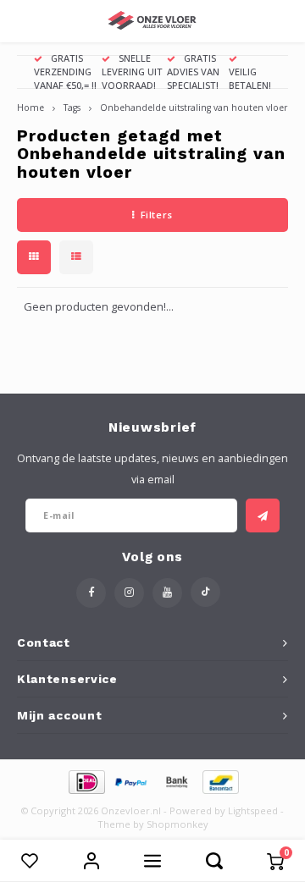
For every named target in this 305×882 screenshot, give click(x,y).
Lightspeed (253, 810)
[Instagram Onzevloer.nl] (129, 593)
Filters (157, 214)
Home (30, 107)
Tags (72, 107)
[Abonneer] (263, 515)
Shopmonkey (177, 824)
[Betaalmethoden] (86, 781)
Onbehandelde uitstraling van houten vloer (193, 107)
